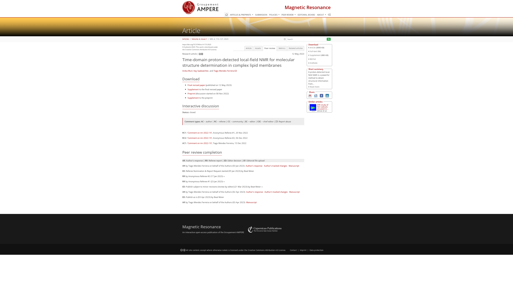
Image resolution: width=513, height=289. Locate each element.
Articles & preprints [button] (241, 14)
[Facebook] (321, 95)
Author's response (254, 165)
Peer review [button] (287, 14)
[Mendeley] (310, 95)
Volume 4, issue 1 (199, 39)
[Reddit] (316, 95)
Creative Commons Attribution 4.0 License (266, 250)
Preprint (191, 93)
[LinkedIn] (327, 95)
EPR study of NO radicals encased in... (323, 107)
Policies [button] (273, 14)
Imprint (303, 250)
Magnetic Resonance (308, 7)
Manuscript (294, 165)
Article (249, 48)
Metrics (282, 48)
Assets (258, 48)
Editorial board (306, 14)
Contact (293, 250)
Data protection (316, 250)
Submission (261, 14)
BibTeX (313, 59)
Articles (185, 39)
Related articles (296, 48)
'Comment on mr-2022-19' (199, 132)
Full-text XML (315, 51)
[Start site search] (329, 39)
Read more (314, 86)
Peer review (269, 48)
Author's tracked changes (275, 165)
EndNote (313, 63)
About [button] (320, 14)
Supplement (193, 89)
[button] (285, 39)
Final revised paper (196, 85)
